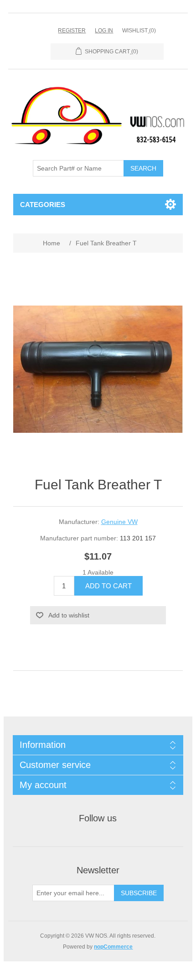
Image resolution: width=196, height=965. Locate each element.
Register (72, 30)
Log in (104, 30)
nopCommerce (113, 947)
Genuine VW (119, 521)
